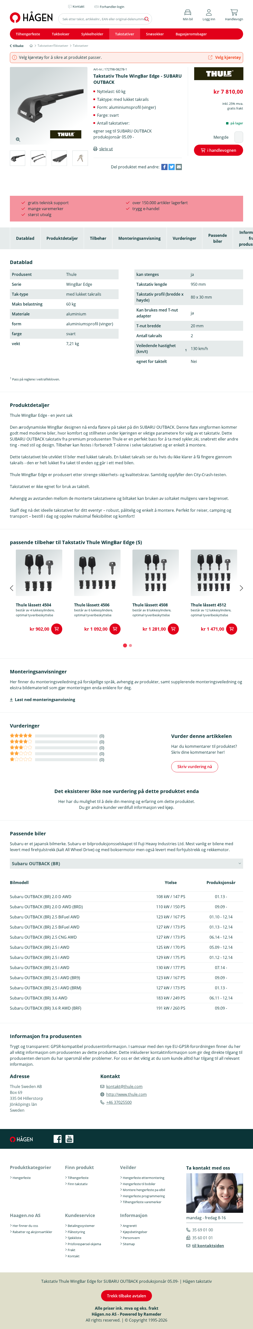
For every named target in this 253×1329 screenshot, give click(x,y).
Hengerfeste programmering (144, 1196)
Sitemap (129, 1244)
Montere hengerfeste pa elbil (144, 1190)
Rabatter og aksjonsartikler (32, 1232)
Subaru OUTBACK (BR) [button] (36, 863)
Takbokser (60, 34)
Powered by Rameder (140, 1314)
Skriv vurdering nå (194, 766)
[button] (209, 14)
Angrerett (130, 1225)
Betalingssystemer (81, 1225)
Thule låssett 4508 (150, 605)
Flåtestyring (76, 1232)
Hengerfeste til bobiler (139, 1184)
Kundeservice (80, 1215)
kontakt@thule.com (124, 1086)
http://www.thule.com (126, 1094)
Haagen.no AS (25, 1215)
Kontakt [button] (78, 6)
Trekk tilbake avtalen (126, 1296)
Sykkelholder (92, 34)
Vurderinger (184, 238)
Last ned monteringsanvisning (45, 699)
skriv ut (106, 149)
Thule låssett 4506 (91, 605)
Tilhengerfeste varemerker (142, 1202)
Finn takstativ (78, 1184)
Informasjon (134, 1215)
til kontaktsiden (208, 1245)
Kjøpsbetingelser (135, 1232)
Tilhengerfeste (28, 34)
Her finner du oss (25, 1225)
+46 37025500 (119, 1102)
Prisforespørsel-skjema (84, 1244)
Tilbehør (98, 238)
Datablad (25, 238)
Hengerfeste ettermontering (143, 1177)
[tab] (17, 159)
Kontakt (74, 1256)
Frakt (71, 1250)
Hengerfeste (22, 1177)
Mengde (221, 137)
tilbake (18, 46)
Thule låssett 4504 (33, 605)
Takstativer (124, 34)
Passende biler (217, 238)
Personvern (131, 1238)
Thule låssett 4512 (208, 605)
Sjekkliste (74, 1238)
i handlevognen (221, 150)
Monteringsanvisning (139, 238)
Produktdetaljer (62, 238)
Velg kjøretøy (227, 57)
